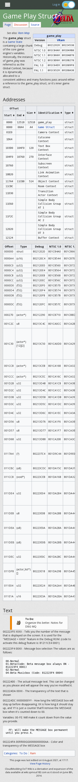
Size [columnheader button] (30, 112)
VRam (61, 40)
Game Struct (46, 127)
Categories (10, 753)
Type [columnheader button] (68, 112)
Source (35, 24)
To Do (23, 753)
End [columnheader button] (19, 115)
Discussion (20, 24)
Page (8, 24)
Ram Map (24, 33)
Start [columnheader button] (8, 115)
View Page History (40, 763)
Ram (33, 753)
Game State (15, 42)
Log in (56, 4)
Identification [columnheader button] (48, 112)
